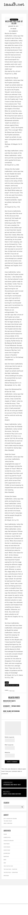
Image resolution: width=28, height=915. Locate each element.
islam (7, 682)
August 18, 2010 (7, 702)
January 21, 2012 (7, 712)
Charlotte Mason (9, 840)
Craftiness (7, 843)
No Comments (13, 31)
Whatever (6, 875)
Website (7, 752)
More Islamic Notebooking (11, 711)
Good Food (7, 850)
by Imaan (13, 28)
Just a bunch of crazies (10, 818)
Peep (5, 862)
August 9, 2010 (7, 707)
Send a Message (8, 823)
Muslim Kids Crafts (9, 701)
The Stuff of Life (8, 866)
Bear (5, 859)
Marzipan (6, 856)
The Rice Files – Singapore (11, 872)
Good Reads (7, 847)
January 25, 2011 (13, 26)
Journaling (7, 853)
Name (9, 737)
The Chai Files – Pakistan (10, 869)
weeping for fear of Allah (12, 685)
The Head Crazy (8, 821)
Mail (9, 745)
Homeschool (14, 19)
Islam (5, 834)
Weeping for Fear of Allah (14, 22)
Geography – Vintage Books (11, 706)
